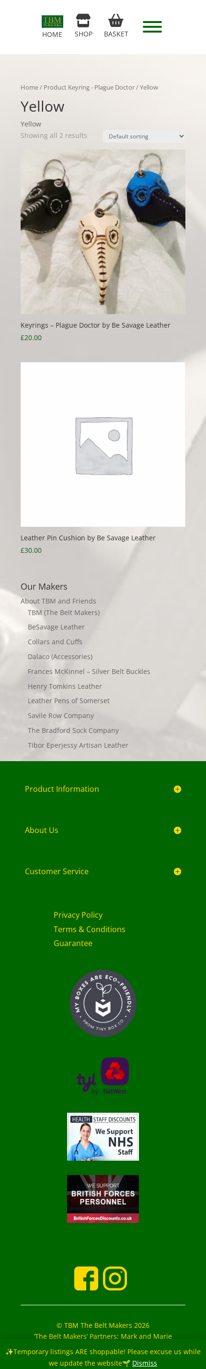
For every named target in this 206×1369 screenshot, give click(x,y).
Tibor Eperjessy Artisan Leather (78, 745)
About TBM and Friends (58, 600)
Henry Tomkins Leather (65, 686)
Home (29, 87)
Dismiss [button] (144, 1363)
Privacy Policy (78, 915)
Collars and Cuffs (55, 641)
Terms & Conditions (90, 929)
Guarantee (73, 943)
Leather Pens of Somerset (69, 700)
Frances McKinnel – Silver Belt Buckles (89, 671)
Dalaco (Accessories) (60, 656)
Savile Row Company (61, 715)
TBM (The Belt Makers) (64, 612)
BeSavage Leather (56, 626)
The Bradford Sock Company (73, 730)
